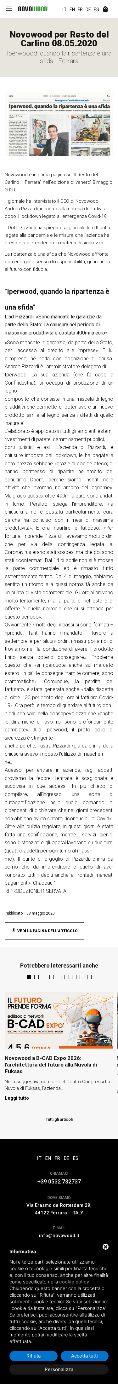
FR (80, 9)
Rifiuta (33, 1356)
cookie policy (74, 1282)
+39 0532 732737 (59, 1181)
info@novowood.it (59, 1235)
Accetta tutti (84, 1356)
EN (72, 9)
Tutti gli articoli (59, 1119)
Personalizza (59, 1369)
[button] (29, 977)
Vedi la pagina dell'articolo (47, 931)
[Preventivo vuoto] (105, 9)
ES (96, 9)
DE (88, 9)
